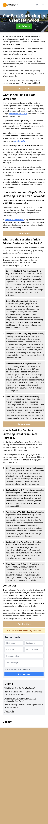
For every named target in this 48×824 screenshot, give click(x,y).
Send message (24, 674)
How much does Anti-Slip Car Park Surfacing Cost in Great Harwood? (23, 693)
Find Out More (24, 624)
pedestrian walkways (18, 113)
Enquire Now (24, 424)
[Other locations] (37, 5)
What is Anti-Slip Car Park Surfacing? (19, 688)
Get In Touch (24, 26)
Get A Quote (24, 233)
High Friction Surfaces (14, 219)
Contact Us (24, 89)
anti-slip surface (20, 141)
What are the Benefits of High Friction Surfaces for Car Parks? (20, 699)
